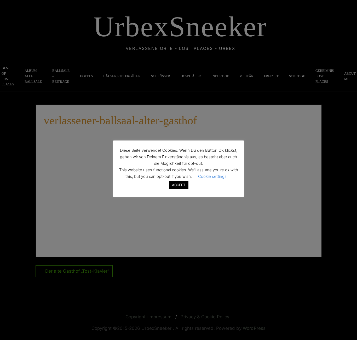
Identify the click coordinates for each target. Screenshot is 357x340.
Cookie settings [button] (212, 176)
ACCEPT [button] (178, 185)
